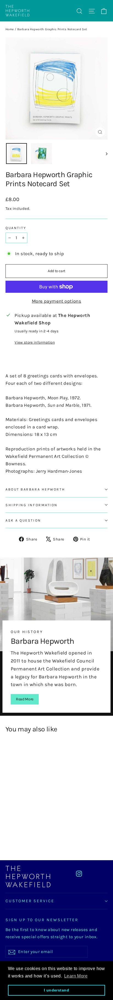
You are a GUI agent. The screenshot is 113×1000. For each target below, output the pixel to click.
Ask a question (23, 520)
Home (9, 29)
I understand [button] (56, 990)
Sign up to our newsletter (41, 920)
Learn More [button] (75, 976)
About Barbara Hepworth (35, 489)
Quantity (15, 228)
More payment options (56, 301)
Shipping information (31, 505)
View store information (35, 342)
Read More (24, 699)
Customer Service (29, 901)
